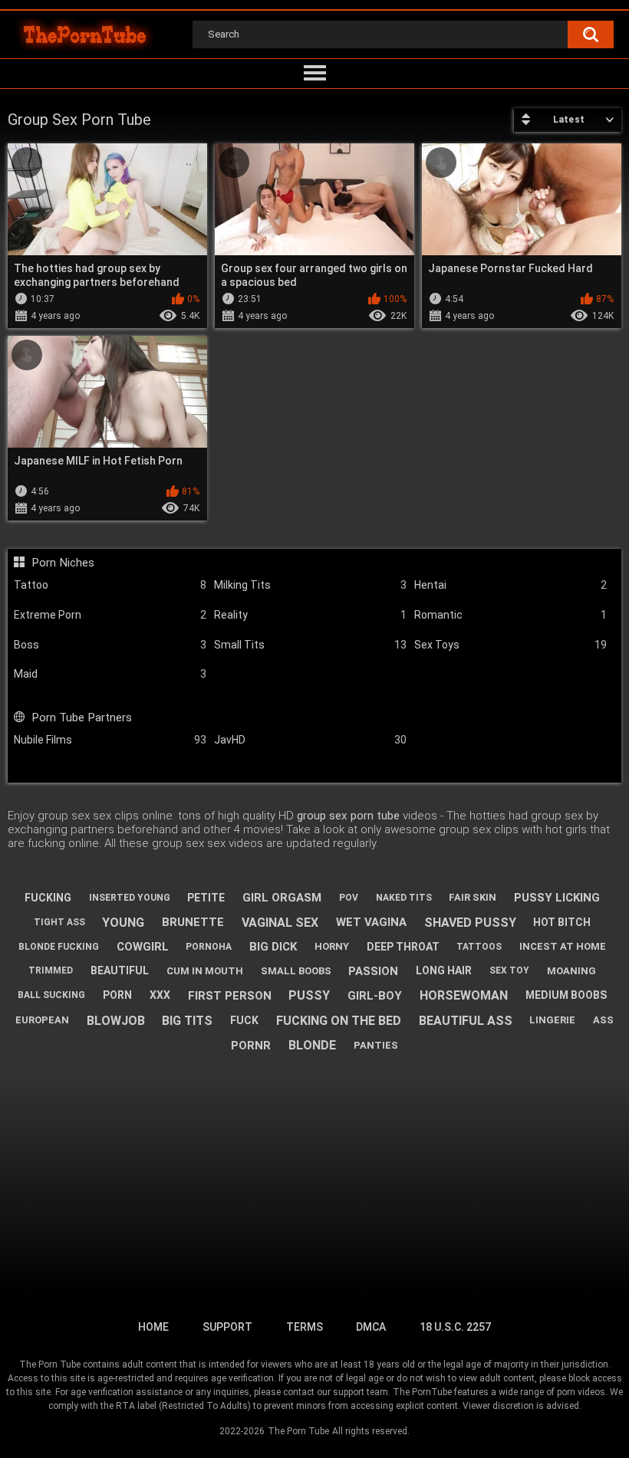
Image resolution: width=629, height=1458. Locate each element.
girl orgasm (281, 898)
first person (230, 996)
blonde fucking (58, 946)
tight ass (59, 922)
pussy (309, 995)
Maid (110, 674)
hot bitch (562, 922)
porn (117, 995)
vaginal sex (280, 922)
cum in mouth (204, 971)
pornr (251, 1045)
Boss (110, 645)
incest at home (562, 946)
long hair (444, 970)
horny (331, 946)
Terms (304, 1327)
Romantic (510, 615)
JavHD (310, 740)
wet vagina (371, 922)
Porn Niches (62, 563)
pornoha (209, 946)
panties (376, 1045)
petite (206, 898)
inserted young (129, 897)
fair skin (472, 897)
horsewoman (464, 995)
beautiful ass (465, 1020)
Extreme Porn (110, 615)
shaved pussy (470, 922)
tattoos (479, 946)
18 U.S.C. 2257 (455, 1327)
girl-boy (374, 996)
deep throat (403, 947)
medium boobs (566, 995)
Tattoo (110, 585)
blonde (312, 1045)
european (42, 1020)
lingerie (552, 1020)
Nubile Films (110, 740)
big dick (273, 947)
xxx (160, 995)
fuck (244, 1020)
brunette (193, 922)
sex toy (509, 970)
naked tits (404, 897)
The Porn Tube (298, 1431)
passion (373, 971)
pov (348, 897)
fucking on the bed (338, 1020)
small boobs (296, 971)
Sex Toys (510, 645)
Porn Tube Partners (81, 717)
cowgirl (143, 947)
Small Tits (310, 645)
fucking (48, 898)
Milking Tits (310, 585)
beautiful (120, 970)
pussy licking (557, 898)
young (123, 922)
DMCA (371, 1327)
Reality (310, 615)
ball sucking (51, 995)
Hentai (510, 585)
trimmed (50, 970)
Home (153, 1327)
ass (603, 1020)
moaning (571, 971)
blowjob (116, 1020)
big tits (187, 1020)
